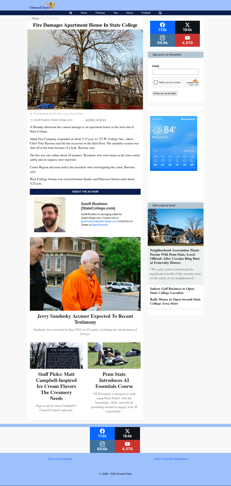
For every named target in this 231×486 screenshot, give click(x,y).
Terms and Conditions (60, 459)
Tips (115, 12)
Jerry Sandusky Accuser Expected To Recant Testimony (85, 318)
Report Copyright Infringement (171, 459)
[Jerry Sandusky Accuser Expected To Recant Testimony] (85, 309)
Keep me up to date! (165, 93)
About (129, 12)
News (84, 12)
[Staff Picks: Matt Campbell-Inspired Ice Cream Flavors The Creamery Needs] (56, 367)
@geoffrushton (100, 224)
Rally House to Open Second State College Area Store (175, 301)
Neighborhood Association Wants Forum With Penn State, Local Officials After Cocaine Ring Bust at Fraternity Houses (175, 256)
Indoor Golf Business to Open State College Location (172, 290)
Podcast (100, 12)
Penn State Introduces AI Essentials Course (114, 380)
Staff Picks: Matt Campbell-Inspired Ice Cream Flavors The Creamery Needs (56, 386)
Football (145, 12)
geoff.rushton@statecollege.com (99, 221)
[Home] (42, 8)
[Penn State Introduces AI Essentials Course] (114, 367)
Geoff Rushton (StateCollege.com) (53, 120)
